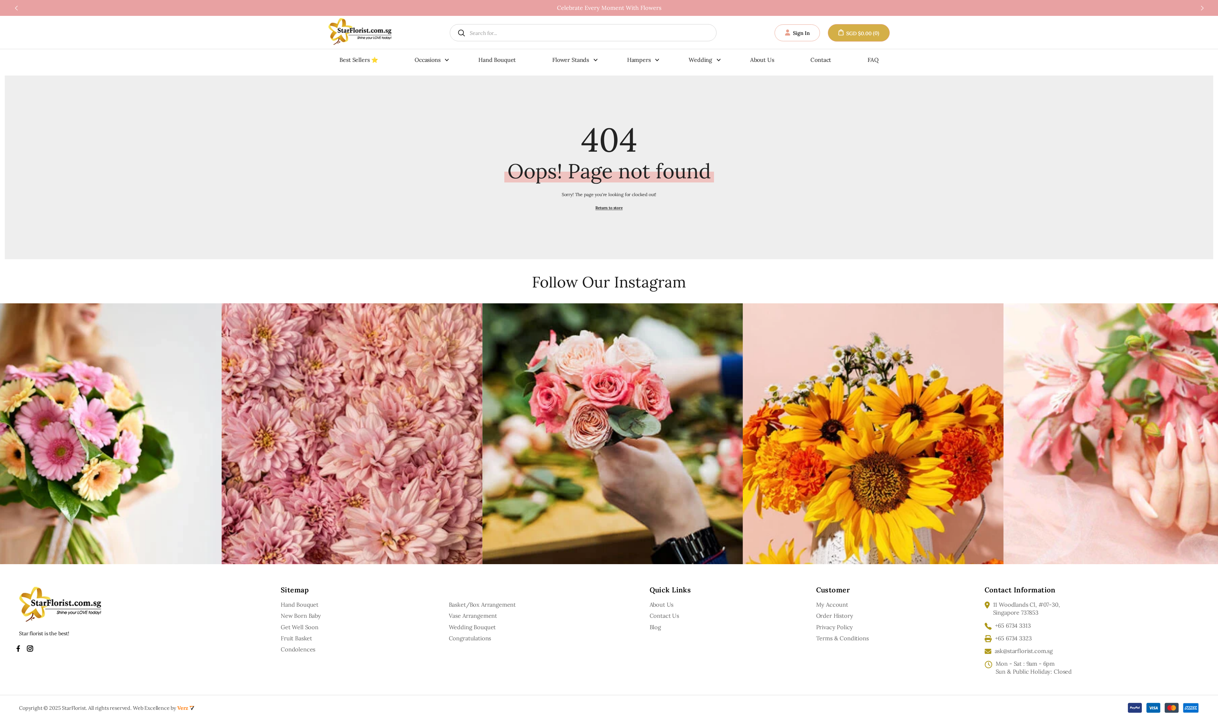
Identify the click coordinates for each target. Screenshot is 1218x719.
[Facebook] (18, 648)
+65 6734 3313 (1013, 625)
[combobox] (568, 32)
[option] (609, 8)
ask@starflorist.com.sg (1024, 651)
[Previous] (16, 8)
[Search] (560, 32)
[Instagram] (30, 648)
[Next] (1202, 8)
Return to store (609, 207)
